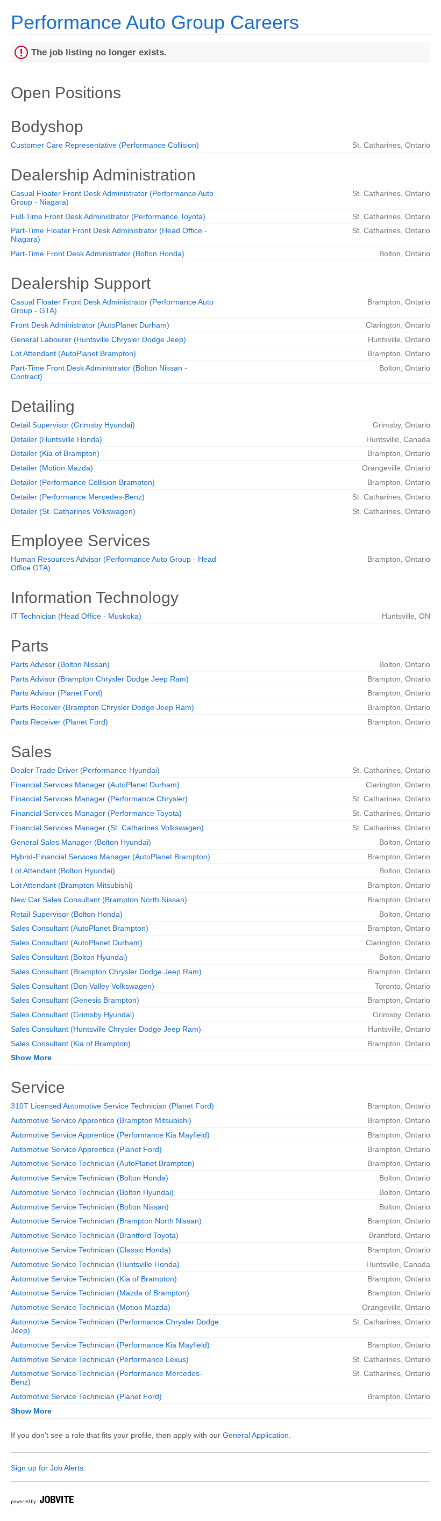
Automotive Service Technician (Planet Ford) (86, 1396)
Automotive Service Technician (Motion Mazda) (90, 1307)
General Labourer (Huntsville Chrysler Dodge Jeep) (98, 339)
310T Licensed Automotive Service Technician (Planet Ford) (112, 1106)
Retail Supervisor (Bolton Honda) (67, 914)
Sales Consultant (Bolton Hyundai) (69, 957)
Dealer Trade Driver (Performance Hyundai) (85, 770)
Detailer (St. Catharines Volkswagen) (73, 511)
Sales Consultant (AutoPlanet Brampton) (79, 928)
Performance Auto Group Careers (155, 22)
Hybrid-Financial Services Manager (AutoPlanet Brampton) (110, 856)
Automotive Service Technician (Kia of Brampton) (94, 1278)
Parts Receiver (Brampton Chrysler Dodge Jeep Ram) (102, 707)
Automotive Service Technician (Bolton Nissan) (90, 1207)
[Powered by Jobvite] (42, 1501)
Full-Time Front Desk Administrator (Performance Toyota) (108, 216)
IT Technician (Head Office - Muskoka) (76, 616)
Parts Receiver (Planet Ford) (59, 722)
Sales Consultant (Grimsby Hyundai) (72, 1014)
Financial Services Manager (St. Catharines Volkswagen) (107, 827)
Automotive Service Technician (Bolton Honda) (89, 1178)
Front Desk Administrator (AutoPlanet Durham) (90, 325)
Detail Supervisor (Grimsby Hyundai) (73, 425)
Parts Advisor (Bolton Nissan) (60, 664)
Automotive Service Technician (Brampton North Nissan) (106, 1220)
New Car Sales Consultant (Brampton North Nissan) (99, 899)
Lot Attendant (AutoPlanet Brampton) (73, 353)
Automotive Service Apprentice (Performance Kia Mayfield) (110, 1135)
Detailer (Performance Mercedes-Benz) (78, 496)
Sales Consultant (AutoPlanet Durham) (77, 942)
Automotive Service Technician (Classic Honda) (91, 1249)
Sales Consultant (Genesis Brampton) (75, 1000)
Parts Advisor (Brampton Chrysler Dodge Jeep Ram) (100, 679)
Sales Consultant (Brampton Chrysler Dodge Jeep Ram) (106, 971)
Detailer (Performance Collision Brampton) (83, 482)
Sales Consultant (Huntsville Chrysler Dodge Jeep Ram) (106, 1029)
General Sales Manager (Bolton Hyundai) (81, 842)
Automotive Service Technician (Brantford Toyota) (95, 1235)
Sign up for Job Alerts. (48, 1468)
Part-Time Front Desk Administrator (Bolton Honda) (97, 253)
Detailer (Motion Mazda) (52, 467)
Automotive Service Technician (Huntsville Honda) (95, 1264)
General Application (256, 1435)
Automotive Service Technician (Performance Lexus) (100, 1359)
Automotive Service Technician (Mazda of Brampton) (100, 1292)
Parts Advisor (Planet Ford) (57, 693)
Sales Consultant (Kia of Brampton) (71, 1043)
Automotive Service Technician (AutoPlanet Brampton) (103, 1163)
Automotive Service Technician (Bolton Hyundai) (92, 1192)
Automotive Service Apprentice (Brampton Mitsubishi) (101, 1120)
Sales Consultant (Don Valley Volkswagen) (82, 986)
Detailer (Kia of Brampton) (55, 453)
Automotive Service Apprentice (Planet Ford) (86, 1149)
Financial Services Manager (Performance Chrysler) (99, 798)
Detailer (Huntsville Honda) (56, 439)
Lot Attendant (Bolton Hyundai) (63, 870)
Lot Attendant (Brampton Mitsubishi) (72, 885)
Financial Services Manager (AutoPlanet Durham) (95, 784)
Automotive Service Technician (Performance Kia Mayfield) (110, 1345)
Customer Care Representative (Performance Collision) (105, 145)
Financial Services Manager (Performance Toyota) (96, 813)
